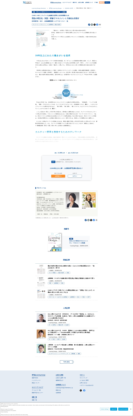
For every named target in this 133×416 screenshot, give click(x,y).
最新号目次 (35, 378)
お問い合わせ (83, 383)
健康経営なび (59, 380)
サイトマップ (83, 378)
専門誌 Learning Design (55, 8)
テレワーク (35, 24)
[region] (66, 409)
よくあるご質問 (84, 380)
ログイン (107, 2)
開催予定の (37, 392)
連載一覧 (75, 2)
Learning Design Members (39, 8)
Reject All (114, 409)
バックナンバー (36, 380)
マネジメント (43, 24)
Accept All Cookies (123, 409)
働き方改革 (57, 24)
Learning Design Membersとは (64, 387)
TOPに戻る (66, 362)
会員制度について (89, 2)
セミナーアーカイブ (67, 2)
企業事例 (51, 24)
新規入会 (102, 2)
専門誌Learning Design (55, 2)
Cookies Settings (104, 409)
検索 (97, 2)
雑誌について (35, 383)
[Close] (130, 409)
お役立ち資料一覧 (61, 378)
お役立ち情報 (81, 2)
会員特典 (58, 392)
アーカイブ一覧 (36, 390)
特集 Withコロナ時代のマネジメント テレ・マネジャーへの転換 (49, 12)
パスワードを (86, 385)
